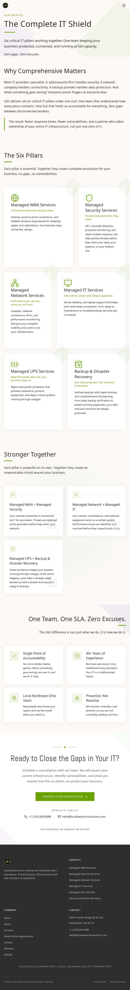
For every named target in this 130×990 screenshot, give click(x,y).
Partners (9, 948)
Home (7, 918)
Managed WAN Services (82, 867)
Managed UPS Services (82, 892)
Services (8, 930)
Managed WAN (21, 504)
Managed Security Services (84, 873)
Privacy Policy (99, 981)
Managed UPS (20, 558)
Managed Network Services (84, 880)
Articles (8, 954)
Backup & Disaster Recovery (29, 560)
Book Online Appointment (18, 936)
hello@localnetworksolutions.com (88, 935)
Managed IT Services (81, 886)
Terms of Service (118, 981)
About (7, 924)
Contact (8, 942)
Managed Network (87, 504)
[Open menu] (124, 5)
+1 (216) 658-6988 (79, 929)
